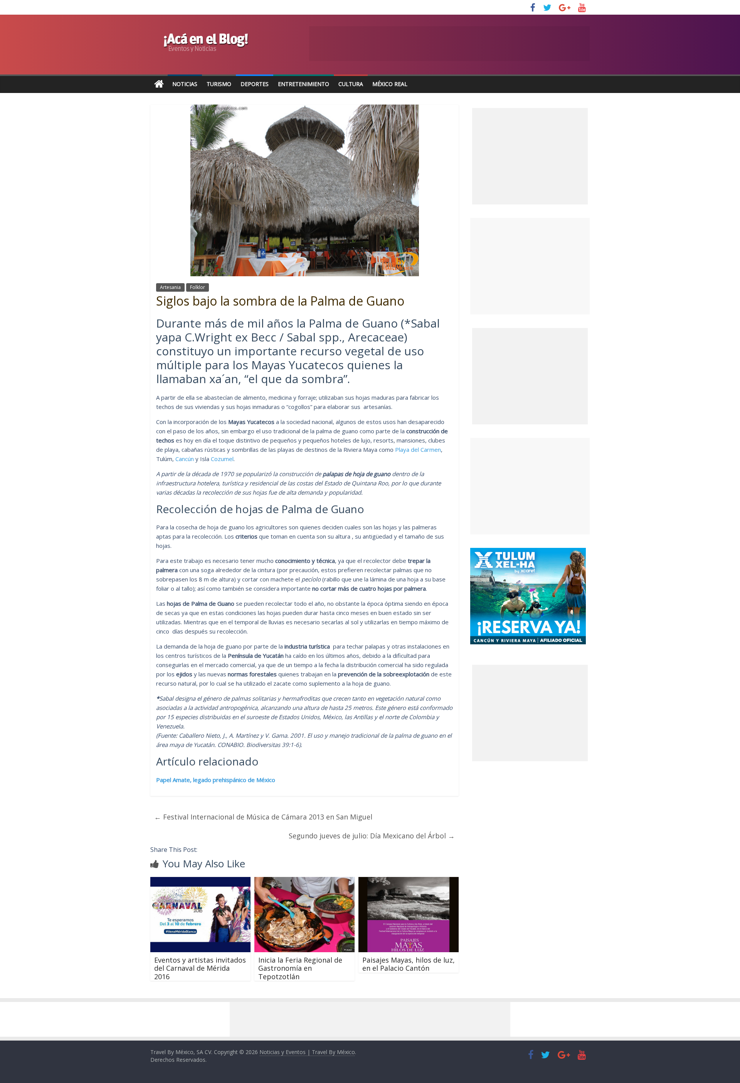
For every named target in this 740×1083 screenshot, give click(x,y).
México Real (389, 84)
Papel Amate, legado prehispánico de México (215, 780)
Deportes (254, 84)
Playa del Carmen (418, 449)
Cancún (184, 459)
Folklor (197, 287)
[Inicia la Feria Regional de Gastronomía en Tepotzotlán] (304, 881)
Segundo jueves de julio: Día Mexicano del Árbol (372, 835)
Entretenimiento (303, 84)
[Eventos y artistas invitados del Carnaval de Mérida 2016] (200, 881)
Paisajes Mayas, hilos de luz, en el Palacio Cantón (408, 964)
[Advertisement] (530, 266)
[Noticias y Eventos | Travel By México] (159, 84)
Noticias (184, 84)
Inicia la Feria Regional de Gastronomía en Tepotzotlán (300, 968)
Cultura (350, 84)
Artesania (170, 287)
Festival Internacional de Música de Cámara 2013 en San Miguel (263, 816)
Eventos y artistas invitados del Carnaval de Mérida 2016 (200, 968)
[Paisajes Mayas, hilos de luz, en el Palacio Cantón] (408, 881)
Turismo (219, 84)
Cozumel (222, 459)
